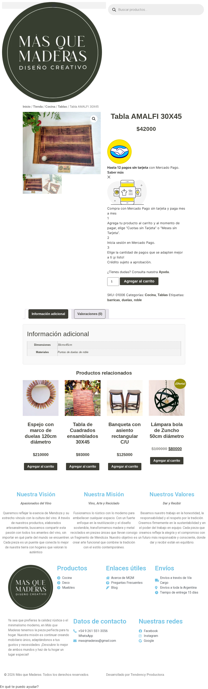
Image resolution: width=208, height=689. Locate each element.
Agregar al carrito (139, 281)
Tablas (62, 106)
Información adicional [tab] (48, 314)
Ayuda (164, 272)
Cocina (50, 106)
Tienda (38, 106)
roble (138, 300)
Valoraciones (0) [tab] (89, 314)
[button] (54, 5)
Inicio (26, 106)
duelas (127, 300)
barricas (113, 300)
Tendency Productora (147, 674)
